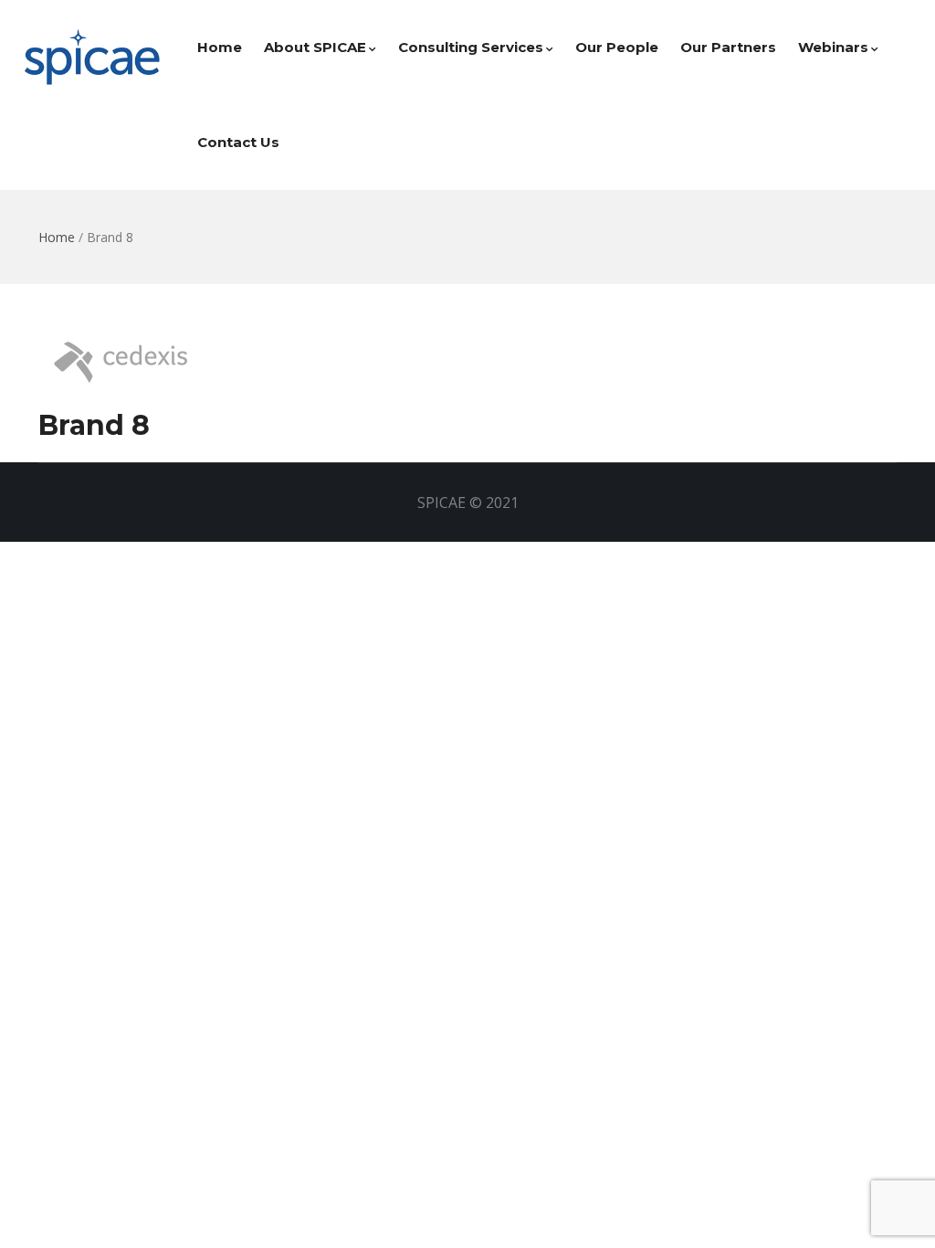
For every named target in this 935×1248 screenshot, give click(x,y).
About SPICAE (315, 47)
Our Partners (728, 47)
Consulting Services (470, 47)
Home (219, 47)
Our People (616, 47)
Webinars (833, 47)
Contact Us (238, 142)
